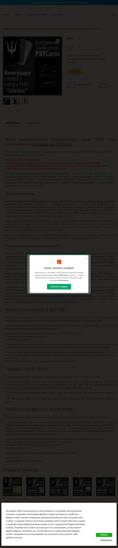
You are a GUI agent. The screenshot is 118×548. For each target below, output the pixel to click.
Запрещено (106, 539)
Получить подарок (59, 287)
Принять (104, 535)
